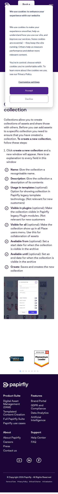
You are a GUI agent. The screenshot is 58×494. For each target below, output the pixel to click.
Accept (29, 91)
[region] (29, 360)
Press (6, 446)
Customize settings (29, 82)
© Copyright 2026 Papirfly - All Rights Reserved (29, 477)
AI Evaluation (47, 481)
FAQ (33, 442)
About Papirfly (12, 438)
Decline (29, 99)
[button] (20, 371)
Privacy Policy (22, 481)
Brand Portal (38, 401)
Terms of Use (11, 481)
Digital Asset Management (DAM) (11, 404)
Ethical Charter (35, 481)
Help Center (38, 438)
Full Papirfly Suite (14, 419)
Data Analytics (39, 413)
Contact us (10, 451)
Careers (8, 442)
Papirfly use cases (14, 423)
